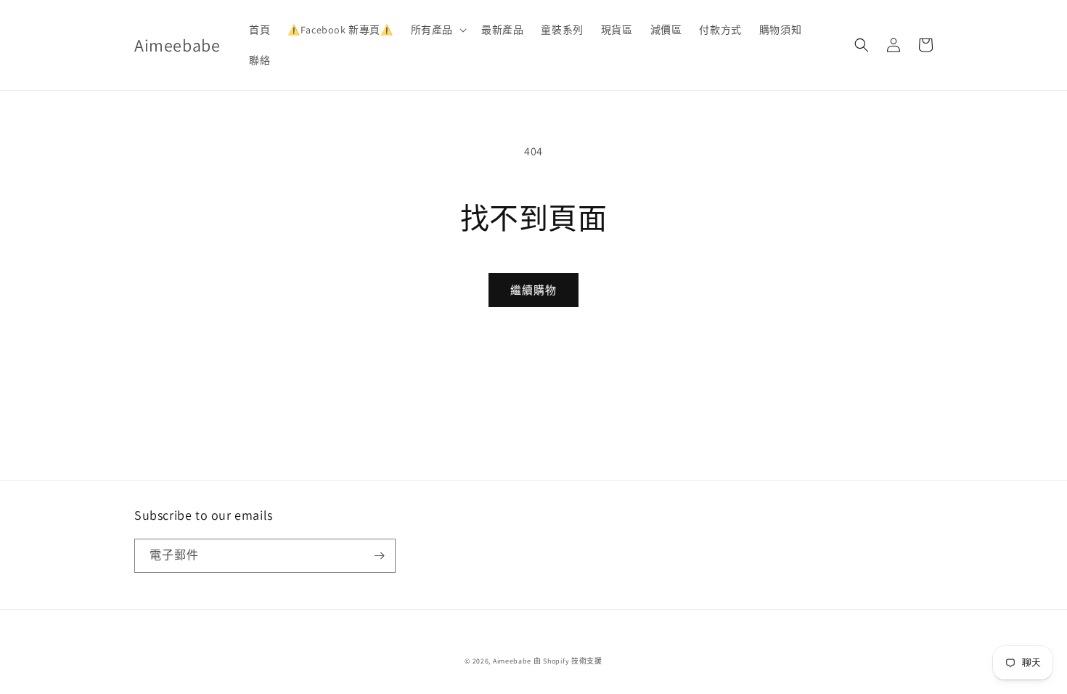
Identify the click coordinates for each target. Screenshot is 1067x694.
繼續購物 (533, 290)
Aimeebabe (512, 661)
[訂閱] (379, 556)
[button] (437, 30)
